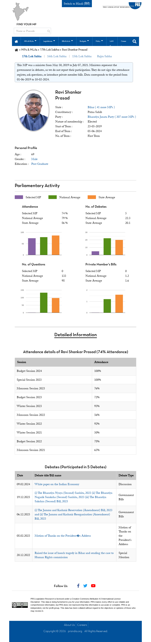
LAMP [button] (111, 43)
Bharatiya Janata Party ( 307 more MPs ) (112, 117)
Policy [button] (98, 41)
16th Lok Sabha (56, 56)
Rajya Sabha (104, 56)
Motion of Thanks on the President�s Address (63, 536)
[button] (16, 41)
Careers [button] (123, 43)
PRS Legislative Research (42, 599)
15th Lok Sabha (82, 56)
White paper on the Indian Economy (57, 484)
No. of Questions (33, 264)
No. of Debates (95, 206)
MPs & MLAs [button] (29, 41)
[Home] (16, 50)
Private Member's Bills (100, 264)
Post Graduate (39, 164)
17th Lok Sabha (49, 50)
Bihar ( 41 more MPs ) (101, 107)
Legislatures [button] (47, 41)
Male (34, 159)
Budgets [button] (83, 41)
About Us (69, 625)
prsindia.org (75, 631)
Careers (82, 625)
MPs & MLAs (29, 50)
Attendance (30, 206)
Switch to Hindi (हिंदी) (77, 4)
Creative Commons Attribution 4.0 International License (96, 599)
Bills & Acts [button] (66, 41)
